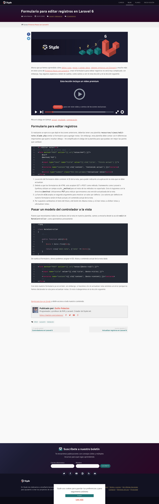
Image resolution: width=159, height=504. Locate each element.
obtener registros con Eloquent (103, 67)
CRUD (36, 322)
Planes (137, 3)
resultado (62, 119)
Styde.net (7, 2)
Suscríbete (105, 466)
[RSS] (89, 473)
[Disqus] (79, 362)
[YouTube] (76, 473)
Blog (129, 3)
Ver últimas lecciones (130, 487)
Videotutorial (58, 16)
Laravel (51, 16)
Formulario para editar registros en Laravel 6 (57, 11)
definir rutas (67, 67)
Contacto (112, 490)
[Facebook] (70, 473)
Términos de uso (123, 490)
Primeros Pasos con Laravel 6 (38, 25)
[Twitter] (64, 473)
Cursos (121, 3)
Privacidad (134, 490)
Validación (50, 322)
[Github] (95, 473)
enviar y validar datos (81, 67)
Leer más (79, 499)
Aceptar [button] (79, 495)
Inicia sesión (149, 3)
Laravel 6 (42, 322)
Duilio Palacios (62, 308)
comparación (71, 119)
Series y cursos (115, 487)
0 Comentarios (71, 16)
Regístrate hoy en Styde (40, 301)
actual (54, 119)
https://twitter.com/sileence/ (51, 315)
